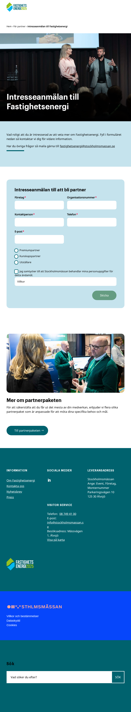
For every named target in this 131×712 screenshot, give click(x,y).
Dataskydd (13, 620)
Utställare (25, 262)
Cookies (12, 625)
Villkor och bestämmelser (23, 616)
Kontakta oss (15, 486)
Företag (19, 197)
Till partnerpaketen (27, 430)
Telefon (71, 214)
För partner (19, 26)
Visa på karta (56, 540)
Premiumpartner (29, 250)
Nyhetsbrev (14, 491)
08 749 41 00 (67, 514)
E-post (18, 231)
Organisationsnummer (81, 197)
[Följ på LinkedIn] (49, 480)
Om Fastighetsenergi (21, 480)
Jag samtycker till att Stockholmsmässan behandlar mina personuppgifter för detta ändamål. (64, 273)
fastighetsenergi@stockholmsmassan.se (87, 146)
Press (10, 497)
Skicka (104, 295)
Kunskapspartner (30, 256)
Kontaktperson (24, 214)
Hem (9, 26)
